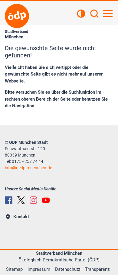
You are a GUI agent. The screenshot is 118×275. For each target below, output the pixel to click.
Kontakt (21, 216)
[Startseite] (17, 16)
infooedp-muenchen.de (28, 167)
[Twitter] (21, 200)
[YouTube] (46, 200)
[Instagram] (33, 200)
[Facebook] (8, 200)
